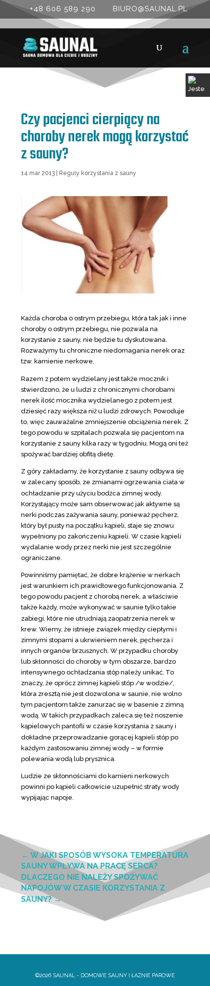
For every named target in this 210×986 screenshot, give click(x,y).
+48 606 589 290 (63, 8)
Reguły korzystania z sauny (97, 173)
